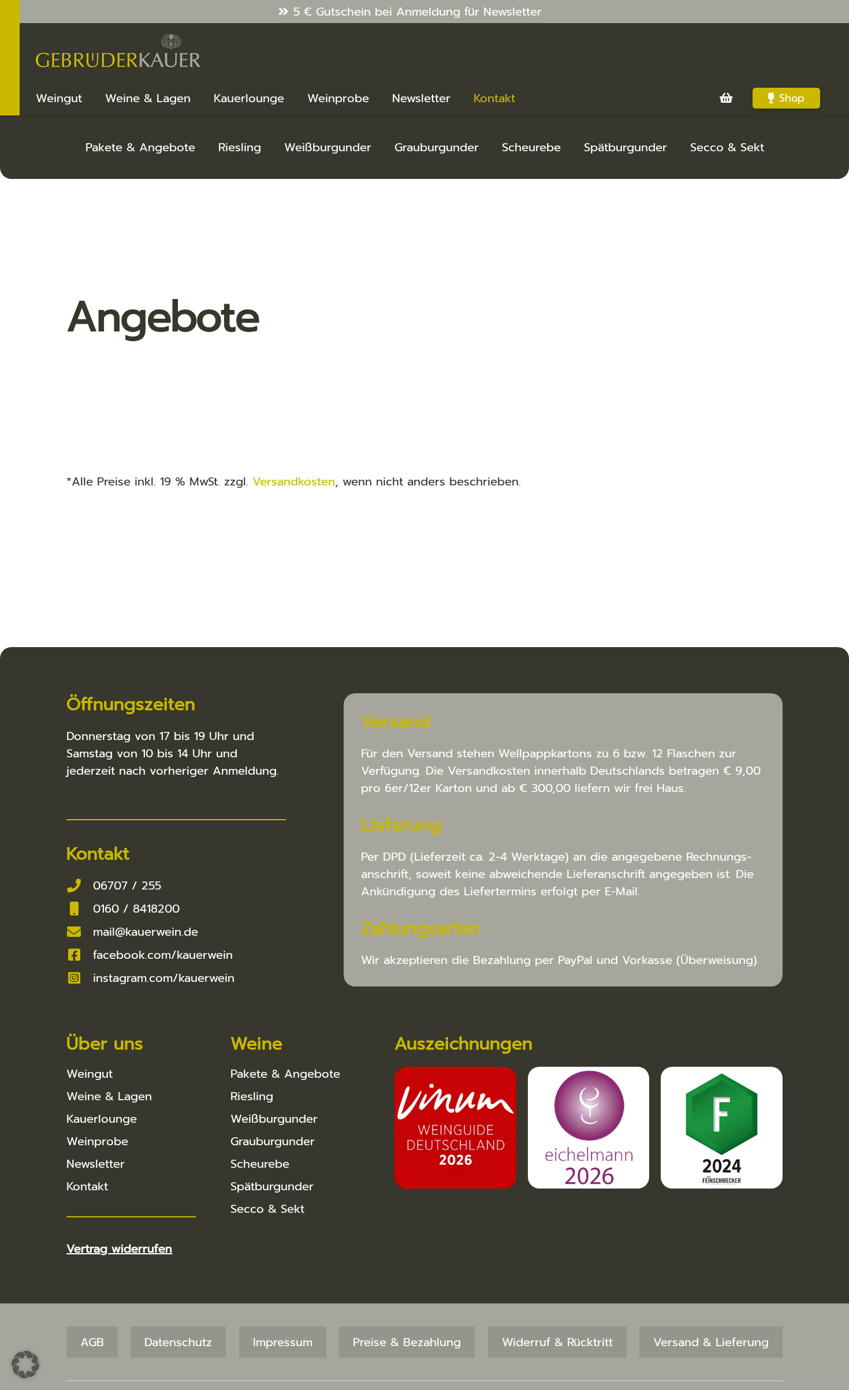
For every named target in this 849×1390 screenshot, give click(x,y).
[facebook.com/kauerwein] (79, 955)
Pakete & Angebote (140, 147)
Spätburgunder (625, 147)
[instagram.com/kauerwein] (79, 978)
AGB (92, 1342)
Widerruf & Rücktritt (557, 1342)
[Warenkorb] (726, 98)
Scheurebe (531, 147)
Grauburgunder (436, 147)
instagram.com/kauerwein (163, 978)
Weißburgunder (327, 147)
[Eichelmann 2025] (589, 1128)
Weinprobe (97, 1141)
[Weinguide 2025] (455, 1128)
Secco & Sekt (727, 147)
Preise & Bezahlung (407, 1342)
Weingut (89, 1073)
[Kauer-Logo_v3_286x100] (118, 52)
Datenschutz (178, 1342)
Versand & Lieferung (711, 1342)
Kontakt (87, 1186)
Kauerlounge (101, 1118)
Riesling (239, 147)
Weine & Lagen (109, 1096)
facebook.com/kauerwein (163, 954)
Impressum (282, 1342)
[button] (25, 1364)
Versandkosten (293, 481)
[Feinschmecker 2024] (722, 1128)
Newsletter (95, 1163)
